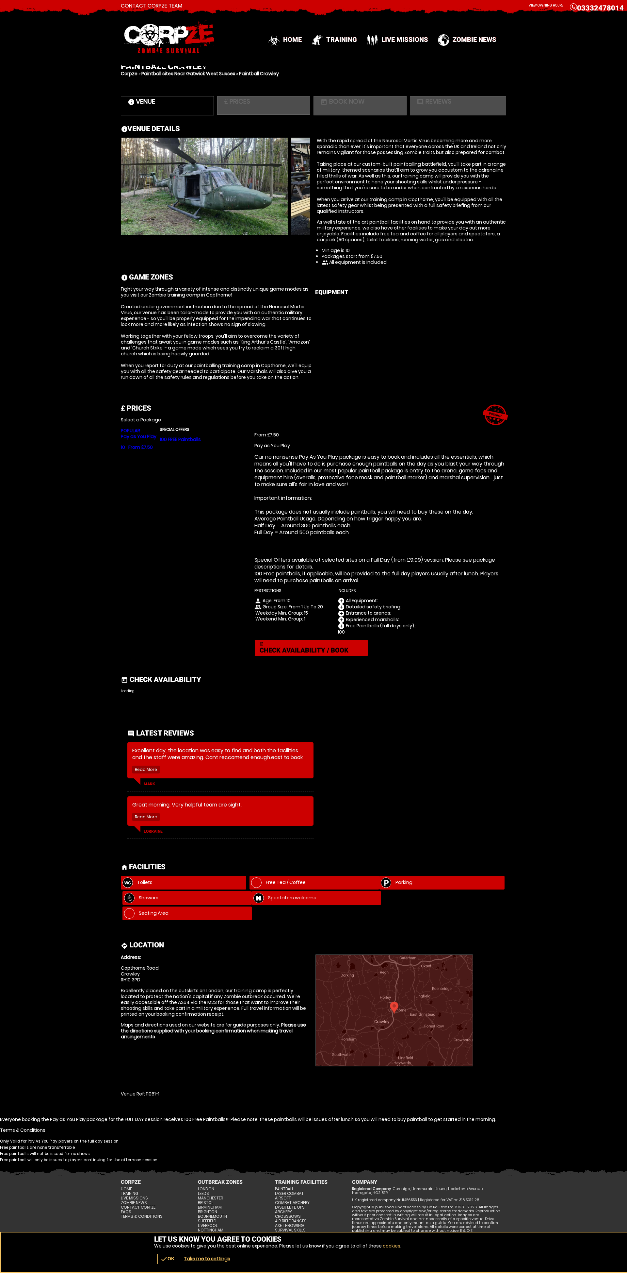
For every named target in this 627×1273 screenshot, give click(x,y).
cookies (391, 1246)
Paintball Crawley (259, 73)
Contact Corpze (138, 1207)
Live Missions (404, 39)
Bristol (205, 1202)
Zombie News (474, 39)
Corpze (129, 73)
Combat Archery (292, 1202)
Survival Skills (290, 1230)
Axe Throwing (289, 1225)
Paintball (284, 1189)
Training (341, 39)
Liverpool (207, 1225)
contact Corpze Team (151, 5)
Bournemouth (212, 1216)
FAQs (126, 1212)
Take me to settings (207, 1258)
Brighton (207, 1212)
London (206, 1189)
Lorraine (153, 831)
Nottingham (210, 1230)
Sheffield (207, 1221)
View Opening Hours (546, 5)
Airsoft (283, 1198)
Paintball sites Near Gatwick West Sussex (188, 73)
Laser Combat (289, 1193)
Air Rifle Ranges (291, 1221)
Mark (149, 784)
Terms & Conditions (142, 1216)
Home (292, 39)
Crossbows (288, 1216)
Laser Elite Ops (290, 1207)
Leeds (203, 1193)
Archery (283, 1212)
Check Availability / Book (304, 648)
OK (167, 1259)
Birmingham (210, 1207)
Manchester (210, 1198)
